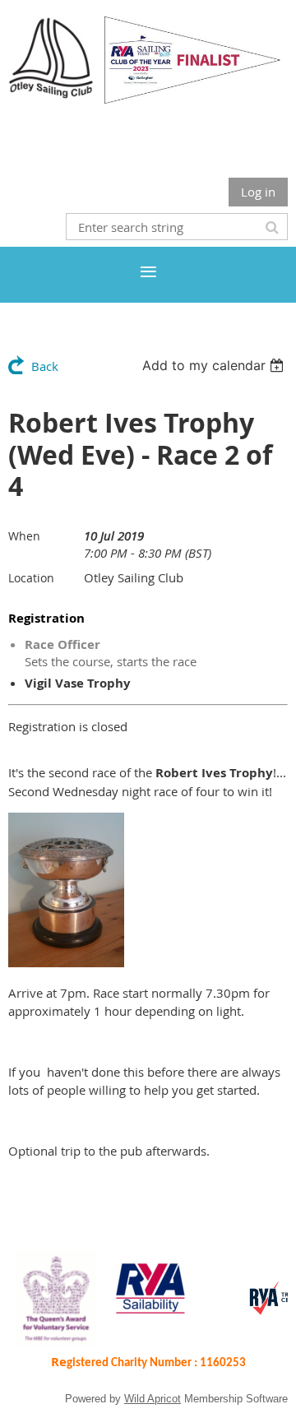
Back (44, 366)
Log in (258, 191)
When (24, 536)
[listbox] (215, 365)
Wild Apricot (152, 1399)
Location (31, 578)
